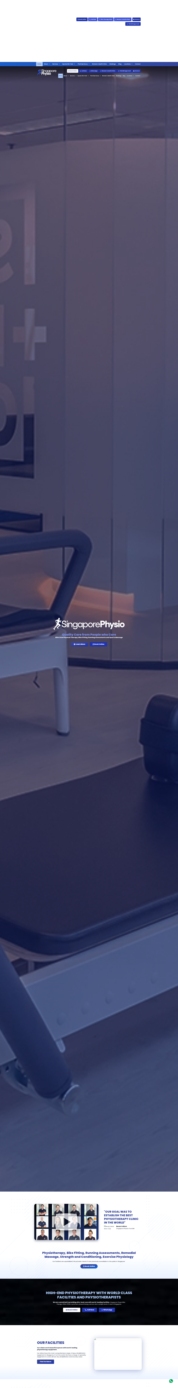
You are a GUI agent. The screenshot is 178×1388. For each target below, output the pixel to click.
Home (39, 64)
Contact (138, 64)
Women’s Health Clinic (99, 64)
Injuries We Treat (67, 64)
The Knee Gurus (83, 64)
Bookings (113, 64)
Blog (119, 64)
